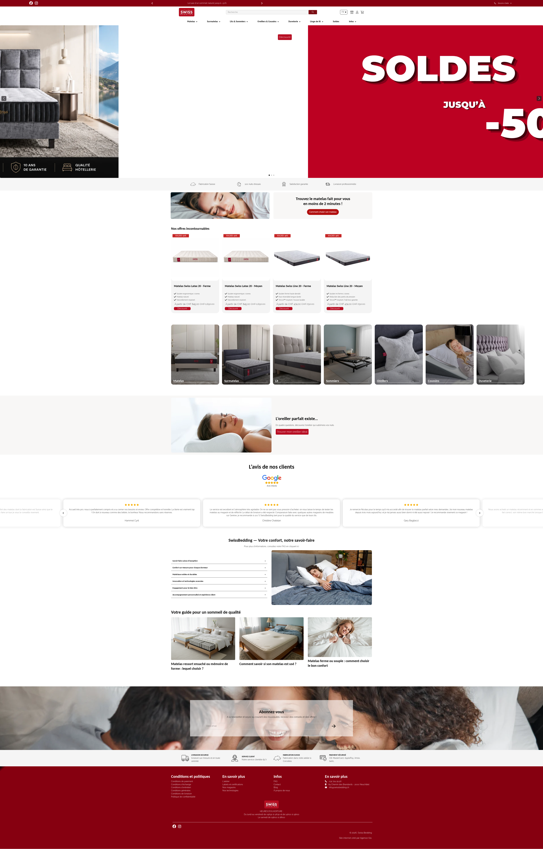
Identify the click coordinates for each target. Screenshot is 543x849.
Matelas (191, 21)
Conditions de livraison (181, 793)
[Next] (262, 3)
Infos (351, 21)
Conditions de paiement (182, 781)
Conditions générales (180, 790)
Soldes (336, 21)
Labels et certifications (232, 784)
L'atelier (226, 781)
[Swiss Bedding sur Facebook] (31, 3)
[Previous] (152, 3)
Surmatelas (212, 21)
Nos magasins (229, 787)
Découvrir (350, 67)
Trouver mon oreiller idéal (292, 431)
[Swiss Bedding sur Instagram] (36, 3)
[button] (539, 98)
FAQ (275, 781)
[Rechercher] (313, 12)
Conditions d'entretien (181, 787)
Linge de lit (315, 21)
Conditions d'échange (181, 784)
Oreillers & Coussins (267, 21)
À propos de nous (282, 790)
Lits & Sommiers (237, 21)
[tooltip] (503, 3)
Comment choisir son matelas (323, 212)
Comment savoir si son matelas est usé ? (267, 664)
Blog (276, 787)
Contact (277, 784)
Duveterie (293, 21)
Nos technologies (230, 790)
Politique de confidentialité (183, 797)
